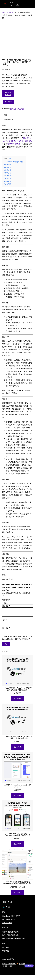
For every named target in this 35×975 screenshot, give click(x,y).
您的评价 (6, 606)
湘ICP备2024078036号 (9, 964)
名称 (4, 620)
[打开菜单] (17, 4)
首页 (3, 12)
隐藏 (10, 159)
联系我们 (5, 951)
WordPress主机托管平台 (11, 916)
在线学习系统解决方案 (10, 932)
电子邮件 (6, 628)
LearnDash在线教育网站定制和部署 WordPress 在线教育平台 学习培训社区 (17, 883)
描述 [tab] (5, 115)
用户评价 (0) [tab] (8, 120)
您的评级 (6, 600)
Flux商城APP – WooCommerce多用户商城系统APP (17, 786)
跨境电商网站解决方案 (10, 935)
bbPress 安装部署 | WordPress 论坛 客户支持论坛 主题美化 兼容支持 (17, 689)
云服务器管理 (7, 923)
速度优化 (28, 141)
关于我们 (5, 948)
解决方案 (21, 109)
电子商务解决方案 (8, 919)
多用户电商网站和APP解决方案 (13, 938)
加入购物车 (8, 102)
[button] (29, 966)
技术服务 (10, 12)
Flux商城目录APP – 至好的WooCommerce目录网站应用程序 (17, 834)
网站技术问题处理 (13, 144)
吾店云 (11, 4)
